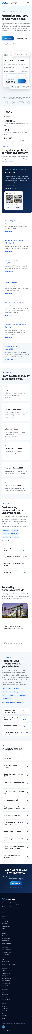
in (3, 911)
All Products (5, 919)
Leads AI (4, 933)
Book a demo (8, 38)
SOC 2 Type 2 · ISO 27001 (13, 1027)
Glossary (4, 997)
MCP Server (5, 985)
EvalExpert (5, 921)
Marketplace (5, 936)
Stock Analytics (6, 931)
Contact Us (5, 1008)
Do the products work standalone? (12, 856)
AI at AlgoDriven (6, 943)
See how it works (22, 38)
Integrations (5, 940)
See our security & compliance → (13, 702)
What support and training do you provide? (14, 839)
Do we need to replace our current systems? (13, 823)
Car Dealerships (6, 949)
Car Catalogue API (7, 978)
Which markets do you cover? (12, 766)
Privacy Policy (6, 1030)
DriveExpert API (6, 983)
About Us (4, 1006)
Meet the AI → (6, 541)
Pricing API (5, 976)
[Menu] (28, 3)
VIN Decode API (6, 973)
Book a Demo (5, 1011)
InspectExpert (6, 926)
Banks (3, 957)
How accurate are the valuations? (12, 758)
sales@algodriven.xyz (19, 887)
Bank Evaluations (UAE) (8, 964)
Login (3, 1013)
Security (4, 1015)
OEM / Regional (6, 954)
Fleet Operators (6, 952)
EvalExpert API (6, 980)
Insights (4, 928)
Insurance (4, 959)
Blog (3, 992)
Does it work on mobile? (13, 831)
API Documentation (7, 971)
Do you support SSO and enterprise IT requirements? (14, 808)
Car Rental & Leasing (8, 962)
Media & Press (6, 999)
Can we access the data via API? (14, 783)
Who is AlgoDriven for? (12, 815)
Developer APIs (6, 938)
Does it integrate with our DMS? (13, 775)
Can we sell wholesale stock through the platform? (14, 847)
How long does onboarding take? (14, 792)
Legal (3, 1018)
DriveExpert (5, 923)
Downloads (5, 994)
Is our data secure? (11, 800)
